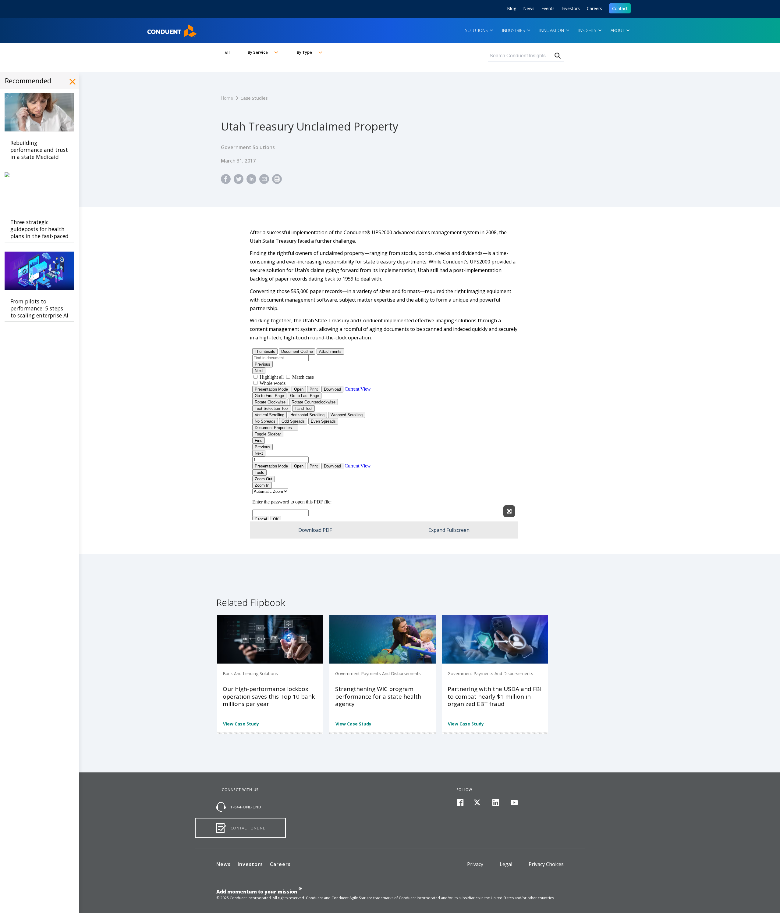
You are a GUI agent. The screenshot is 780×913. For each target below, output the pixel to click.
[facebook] (460, 803)
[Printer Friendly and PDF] (277, 181)
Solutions (477, 30)
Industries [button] (514, 30)
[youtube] (514, 803)
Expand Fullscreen (449, 530)
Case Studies (254, 98)
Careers (594, 8)
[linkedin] (496, 803)
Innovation (552, 30)
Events (548, 8)
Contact (620, 8)
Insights (587, 30)
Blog (511, 8)
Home (155, 28)
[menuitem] (226, 181)
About (618, 30)
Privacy (475, 864)
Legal (506, 864)
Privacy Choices (546, 864)
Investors (571, 8)
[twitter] (477, 803)
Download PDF (315, 530)
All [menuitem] (227, 52)
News (528, 8)
